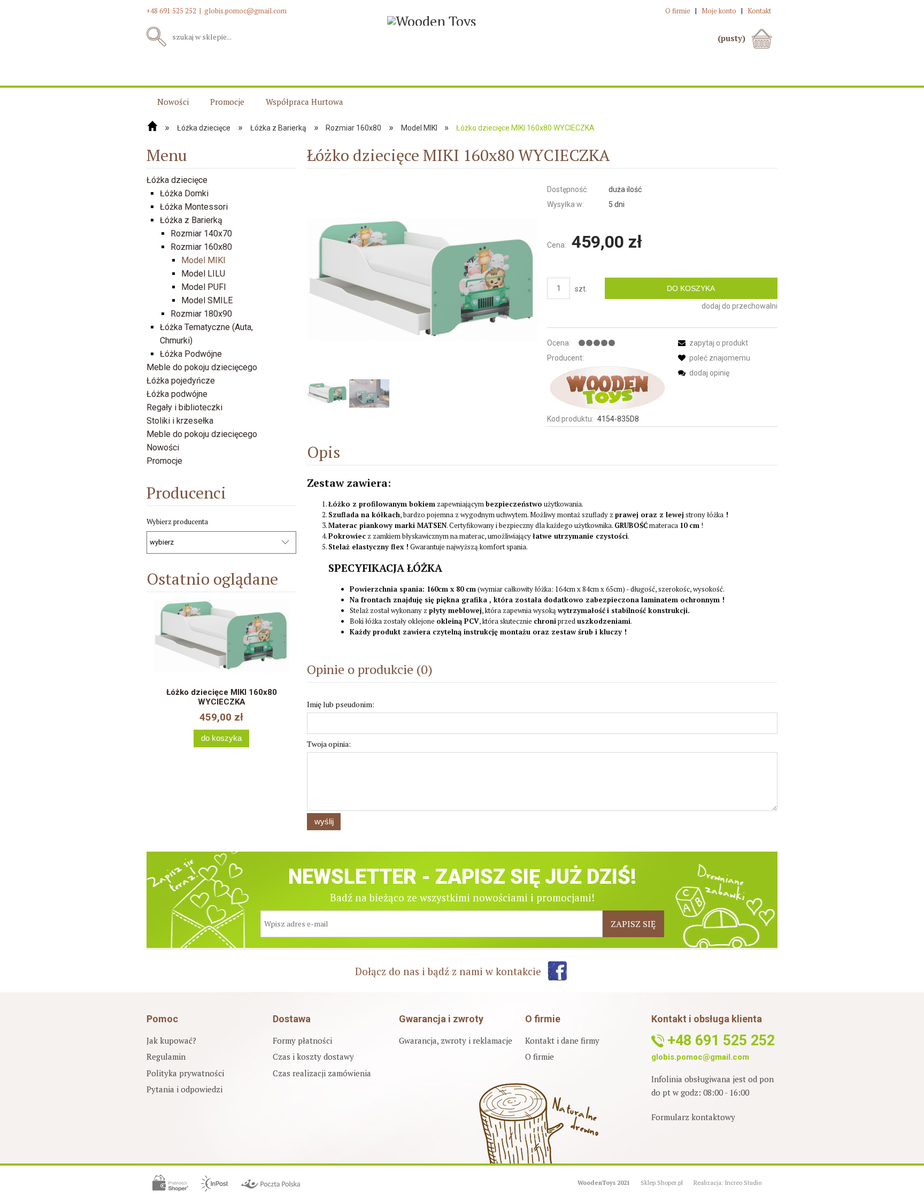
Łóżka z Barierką (191, 220)
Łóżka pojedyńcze (181, 381)
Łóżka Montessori (194, 207)
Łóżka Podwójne (191, 354)
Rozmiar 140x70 (201, 233)
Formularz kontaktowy (693, 1117)
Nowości (163, 447)
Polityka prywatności (185, 1073)
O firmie (539, 1056)
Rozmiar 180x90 (201, 314)
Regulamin (166, 1056)
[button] (711, 343)
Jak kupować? (171, 1040)
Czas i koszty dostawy (313, 1056)
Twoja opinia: (329, 744)
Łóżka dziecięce (177, 180)
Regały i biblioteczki (184, 407)
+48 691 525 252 (171, 11)
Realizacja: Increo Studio (727, 1182)
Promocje (164, 461)
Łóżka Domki (184, 193)
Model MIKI (203, 260)
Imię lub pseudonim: (340, 704)
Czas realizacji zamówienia (322, 1073)
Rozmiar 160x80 (201, 247)
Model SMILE (207, 300)
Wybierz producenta (177, 521)
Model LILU (203, 274)
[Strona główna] (153, 126)
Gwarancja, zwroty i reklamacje (455, 1040)
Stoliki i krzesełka (180, 421)
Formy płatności (302, 1040)
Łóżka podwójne (177, 394)
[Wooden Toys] (607, 388)
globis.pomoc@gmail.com (245, 11)
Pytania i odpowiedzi (184, 1089)
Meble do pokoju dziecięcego (202, 367)
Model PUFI (203, 287)
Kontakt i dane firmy (562, 1040)
